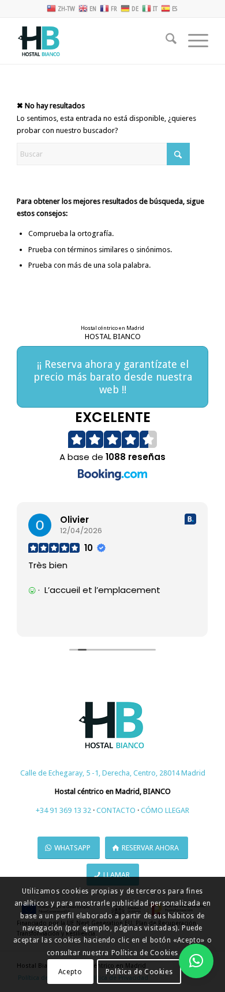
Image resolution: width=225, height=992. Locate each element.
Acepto (70, 972)
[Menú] (192, 41)
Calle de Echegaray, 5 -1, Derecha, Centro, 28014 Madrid (112, 773)
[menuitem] (165, 41)
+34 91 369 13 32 (63, 810)
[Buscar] (165, 41)
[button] (196, 961)
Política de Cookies (139, 972)
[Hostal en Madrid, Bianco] (93, 41)
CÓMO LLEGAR (165, 810)
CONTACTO (116, 810)
